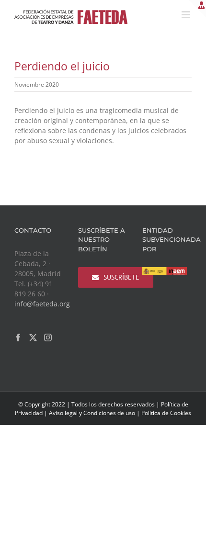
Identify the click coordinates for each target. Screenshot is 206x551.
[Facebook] (18, 337)
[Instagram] (48, 337)
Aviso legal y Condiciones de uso (92, 413)
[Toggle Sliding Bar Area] (197, 8)
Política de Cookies (166, 413)
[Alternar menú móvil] (187, 15)
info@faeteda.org (42, 303)
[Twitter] (33, 337)
